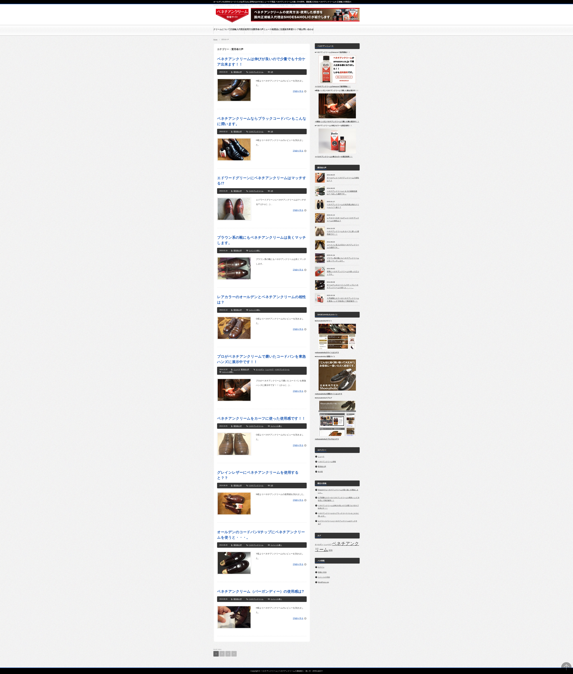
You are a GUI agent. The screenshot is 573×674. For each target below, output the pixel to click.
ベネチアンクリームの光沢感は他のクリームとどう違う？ (343, 205)
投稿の (322, 572)
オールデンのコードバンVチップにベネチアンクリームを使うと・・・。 (261, 534)
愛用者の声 (238, 72)
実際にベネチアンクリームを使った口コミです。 (343, 272)
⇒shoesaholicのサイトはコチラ (327, 352)
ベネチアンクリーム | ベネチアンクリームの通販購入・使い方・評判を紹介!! (291, 671)
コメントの (324, 577)
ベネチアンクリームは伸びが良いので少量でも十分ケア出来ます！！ (261, 61)
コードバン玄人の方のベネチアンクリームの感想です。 (343, 246)
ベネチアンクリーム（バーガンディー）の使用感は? (260, 591)
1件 (272, 72)
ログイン (321, 567)
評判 (330, 550)
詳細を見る (298, 91)
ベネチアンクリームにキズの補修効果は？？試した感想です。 (342, 192)
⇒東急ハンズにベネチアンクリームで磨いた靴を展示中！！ (337, 121)
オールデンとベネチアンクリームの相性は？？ (343, 179)
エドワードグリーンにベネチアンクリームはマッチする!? (261, 180)
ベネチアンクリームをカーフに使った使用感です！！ (261, 418)
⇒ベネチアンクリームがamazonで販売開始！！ (333, 86)
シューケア (269, 369)
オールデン (260, 369)
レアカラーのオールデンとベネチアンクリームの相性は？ (261, 299)
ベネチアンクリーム (256, 72)
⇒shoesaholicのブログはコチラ (327, 439)
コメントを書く (254, 250)
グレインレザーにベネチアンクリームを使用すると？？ (258, 475)
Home (215, 39)
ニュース (237, 369)
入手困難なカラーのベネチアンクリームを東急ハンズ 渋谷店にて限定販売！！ (343, 299)
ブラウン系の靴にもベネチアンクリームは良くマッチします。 (261, 240)
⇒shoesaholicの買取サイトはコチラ (328, 394)
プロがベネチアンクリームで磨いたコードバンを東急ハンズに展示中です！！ (261, 359)
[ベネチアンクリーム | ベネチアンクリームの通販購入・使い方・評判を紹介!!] (232, 21)
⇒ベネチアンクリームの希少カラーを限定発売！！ (334, 156)
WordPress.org (323, 582)
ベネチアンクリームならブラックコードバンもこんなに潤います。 (261, 121)
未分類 (320, 471)
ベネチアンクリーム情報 (327, 461)
